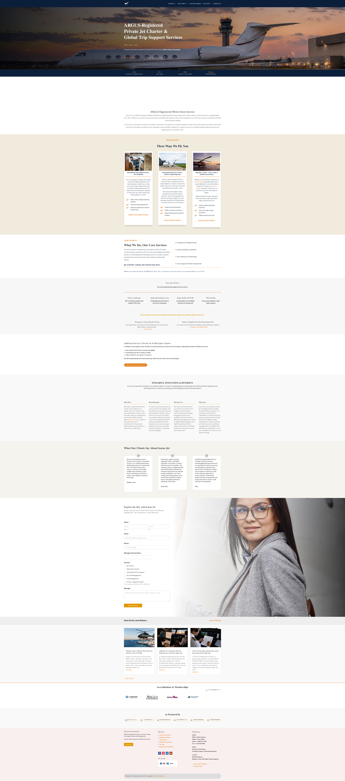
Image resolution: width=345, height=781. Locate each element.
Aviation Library (195, 3)
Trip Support (163, 739)
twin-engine (199, 182)
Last (149, 529)
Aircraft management (165, 742)
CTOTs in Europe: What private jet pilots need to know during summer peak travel (205, 652)
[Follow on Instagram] (163, 753)
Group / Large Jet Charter (135, 582)
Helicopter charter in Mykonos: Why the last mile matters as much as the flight (139, 652)
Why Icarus (182, 3)
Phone (127, 543)
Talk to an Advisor (130, 57)
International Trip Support (135, 572)
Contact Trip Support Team (154, 58)
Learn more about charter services (136, 365)
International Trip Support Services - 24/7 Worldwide (138, 173)
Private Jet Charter (165, 735)
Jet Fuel (161, 744)
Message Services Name (132, 553)
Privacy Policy (198, 766)
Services (171, 3)
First (125, 529)
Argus (138, 420)
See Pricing (148, 329)
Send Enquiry (133, 605)
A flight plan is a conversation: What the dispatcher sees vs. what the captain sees (170, 652)
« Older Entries (129, 678)
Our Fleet (206, 3)
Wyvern (131, 420)
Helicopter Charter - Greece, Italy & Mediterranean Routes (207, 173)
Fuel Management (133, 579)
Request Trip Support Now (199, 327)
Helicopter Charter (133, 569)
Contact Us (217, 3)
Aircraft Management (134, 575)
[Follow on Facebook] (159, 753)
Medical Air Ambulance (166, 746)
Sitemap (161, 776)
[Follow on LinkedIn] (167, 753)
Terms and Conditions (200, 764)
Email (126, 534)
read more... (129, 670)
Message (127, 588)
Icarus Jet (155, 776)
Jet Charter (130, 566)
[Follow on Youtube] (170, 753)
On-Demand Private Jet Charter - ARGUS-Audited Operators (172, 173)
